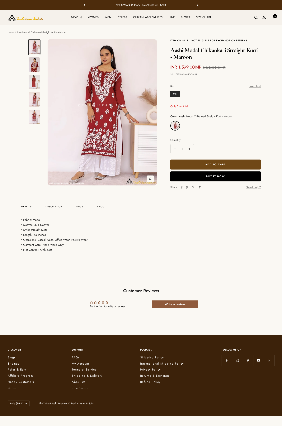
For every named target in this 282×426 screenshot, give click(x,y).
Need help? (253, 187)
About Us (78, 382)
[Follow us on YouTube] (258, 360)
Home (11, 32)
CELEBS (122, 17)
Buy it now (215, 176)
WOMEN (93, 17)
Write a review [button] (175, 304)
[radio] (175, 94)
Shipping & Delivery (87, 376)
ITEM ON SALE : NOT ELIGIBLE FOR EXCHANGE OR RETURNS (208, 40)
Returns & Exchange (155, 376)
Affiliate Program (20, 376)
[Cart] (272, 17)
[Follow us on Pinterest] (248, 360)
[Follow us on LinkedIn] (269, 360)
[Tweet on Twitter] (193, 187)
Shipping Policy (152, 357)
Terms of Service (84, 369)
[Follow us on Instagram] (237, 360)
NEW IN (76, 17)
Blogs (12, 357)
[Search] (256, 17)
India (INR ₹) (16, 403)
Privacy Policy (150, 369)
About (101, 206)
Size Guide (80, 388)
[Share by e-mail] (199, 187)
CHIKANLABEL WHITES (147, 17)
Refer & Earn (17, 369)
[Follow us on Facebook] (227, 360)
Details (26, 206)
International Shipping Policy (162, 363)
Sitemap (14, 363)
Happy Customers (21, 382)
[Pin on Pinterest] (187, 187)
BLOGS (185, 17)
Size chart (255, 86)
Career (13, 388)
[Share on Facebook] (182, 187)
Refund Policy (150, 382)
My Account (80, 363)
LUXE (172, 17)
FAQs (79, 206)
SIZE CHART (203, 17)
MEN (108, 17)
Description (54, 206)
